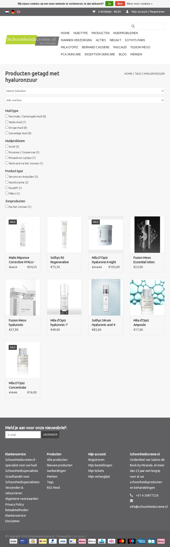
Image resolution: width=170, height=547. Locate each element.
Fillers (14, 193)
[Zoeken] (131, 26)
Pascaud (120, 47)
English (18, 12)
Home (65, 33)
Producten (101, 33)
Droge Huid (18, 127)
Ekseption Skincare (100, 54)
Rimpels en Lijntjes (22, 157)
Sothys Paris (135, 40)
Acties (101, 40)
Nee (120, 3)
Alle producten (57, 459)
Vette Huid (17, 122)
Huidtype (80, 33)
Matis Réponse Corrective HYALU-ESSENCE (21, 260)
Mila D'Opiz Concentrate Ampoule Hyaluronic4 (17, 385)
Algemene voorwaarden (21, 498)
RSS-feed (53, 487)
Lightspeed (78, 536)
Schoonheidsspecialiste (21, 471)
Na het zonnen (20, 206)
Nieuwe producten (59, 465)
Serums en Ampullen (23, 176)
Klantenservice (15, 515)
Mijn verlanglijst (99, 476)
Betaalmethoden (16, 510)
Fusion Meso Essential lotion (144, 260)
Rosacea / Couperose (24, 152)
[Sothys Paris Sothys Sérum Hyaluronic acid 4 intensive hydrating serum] (105, 297)
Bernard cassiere (96, 47)
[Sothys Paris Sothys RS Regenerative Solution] (64, 234)
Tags (138, 73)
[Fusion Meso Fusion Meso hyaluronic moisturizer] (22, 297)
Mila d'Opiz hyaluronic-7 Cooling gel (59, 323)
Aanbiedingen (56, 471)
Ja (109, 3)
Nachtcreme (18, 182)
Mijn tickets (96, 471)
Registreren (96, 459)
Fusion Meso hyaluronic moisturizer (17, 323)
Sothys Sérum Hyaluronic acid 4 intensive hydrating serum (105, 323)
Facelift (15, 188)
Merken (136, 54)
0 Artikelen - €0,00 (110, 11)
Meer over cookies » (140, 3)
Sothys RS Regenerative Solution (59, 260)
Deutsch (13, 12)
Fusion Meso (140, 47)
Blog (123, 54)
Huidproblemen (125, 33)
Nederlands (7, 12)
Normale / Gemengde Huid (27, 116)
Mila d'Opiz (69, 47)
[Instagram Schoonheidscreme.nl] (161, 427)
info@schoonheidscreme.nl (149, 506)
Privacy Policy (14, 504)
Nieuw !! (115, 40)
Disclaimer (12, 521)
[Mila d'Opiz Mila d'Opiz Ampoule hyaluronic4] (147, 297)
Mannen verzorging (76, 40)
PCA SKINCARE (71, 54)
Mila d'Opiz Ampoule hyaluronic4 (141, 323)
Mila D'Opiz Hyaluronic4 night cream (104, 260)
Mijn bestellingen (100, 465)
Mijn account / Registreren (148, 11)
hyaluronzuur (154, 73)
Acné (14, 146)
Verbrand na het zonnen (26, 163)
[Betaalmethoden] (13, 540)
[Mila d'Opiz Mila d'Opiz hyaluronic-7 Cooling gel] (64, 297)
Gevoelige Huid (20, 133)
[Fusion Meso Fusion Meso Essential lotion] (147, 234)
